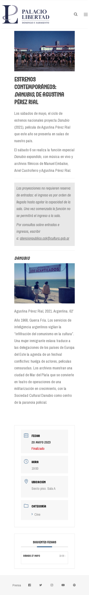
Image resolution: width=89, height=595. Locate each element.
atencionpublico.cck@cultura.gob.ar (44, 238)
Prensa (17, 585)
